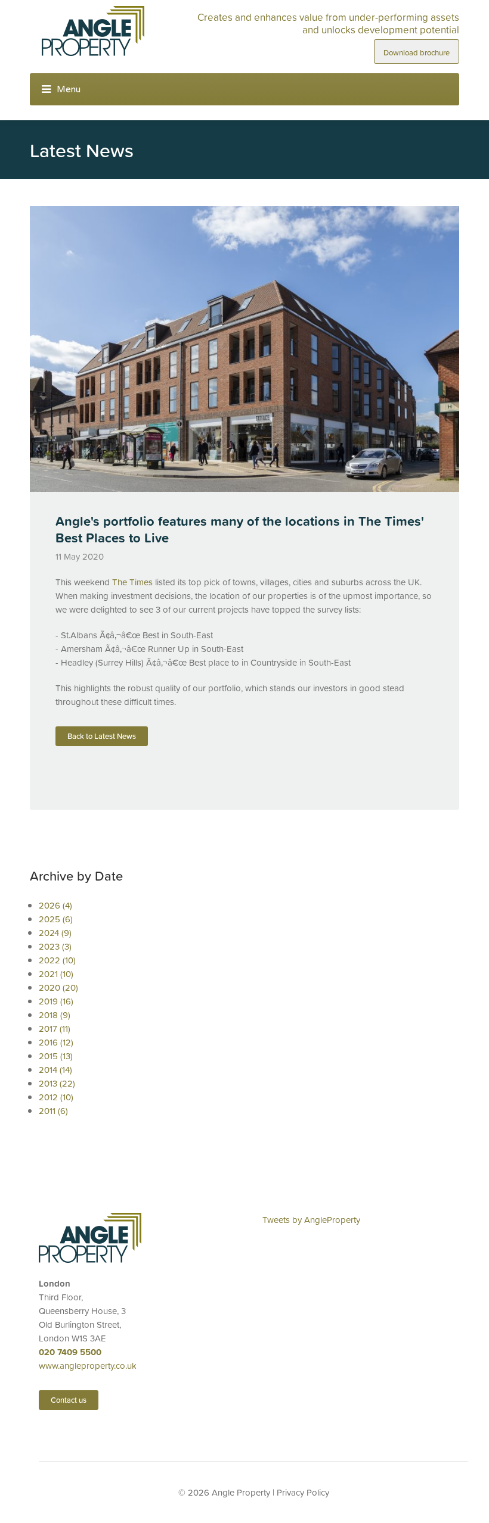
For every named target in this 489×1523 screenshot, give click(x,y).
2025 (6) (56, 919)
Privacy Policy (303, 1492)
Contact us (68, 1400)
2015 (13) (56, 1056)
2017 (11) (54, 1028)
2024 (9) (55, 933)
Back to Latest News (101, 736)
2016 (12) (56, 1042)
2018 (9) (54, 1015)
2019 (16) (56, 1001)
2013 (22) (57, 1083)
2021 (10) (56, 974)
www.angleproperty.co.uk (88, 1365)
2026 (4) (55, 905)
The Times (132, 582)
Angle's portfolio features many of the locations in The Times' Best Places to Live (239, 529)
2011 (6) (53, 1111)
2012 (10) (56, 1097)
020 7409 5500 (70, 1352)
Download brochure (416, 52)
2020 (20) (58, 987)
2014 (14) (55, 1069)
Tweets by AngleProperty (311, 1219)
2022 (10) (57, 960)
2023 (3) (55, 946)
